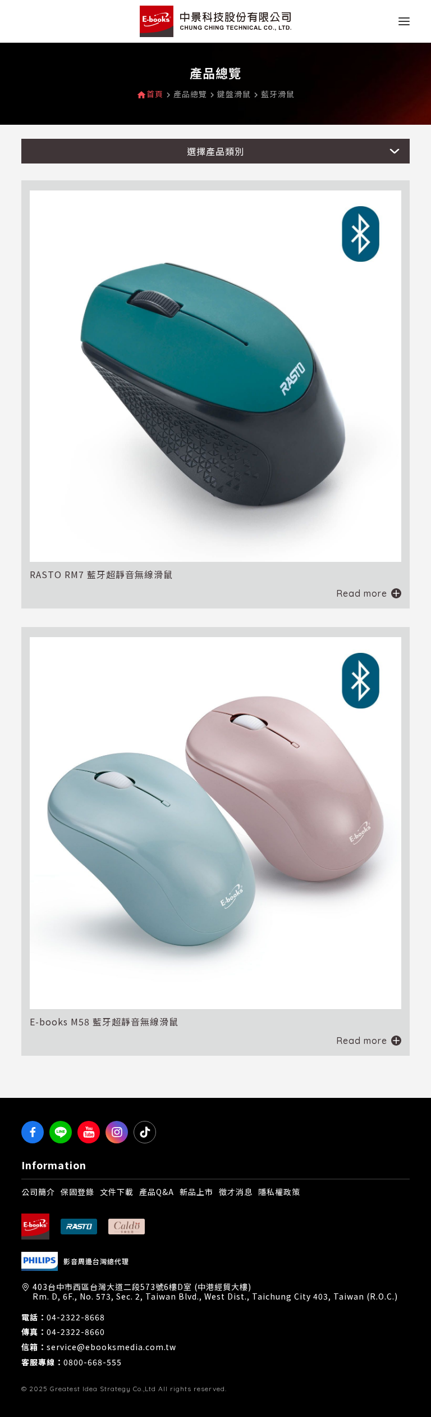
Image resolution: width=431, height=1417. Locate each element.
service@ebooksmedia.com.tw (111, 1347)
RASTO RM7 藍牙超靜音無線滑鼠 (101, 574)
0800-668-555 (92, 1362)
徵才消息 (236, 1192)
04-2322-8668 (76, 1317)
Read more (361, 593)
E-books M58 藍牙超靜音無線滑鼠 (104, 1021)
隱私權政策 (279, 1192)
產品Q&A (156, 1192)
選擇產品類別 (215, 151)
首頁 (154, 94)
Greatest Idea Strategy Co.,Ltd (103, 1388)
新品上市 (196, 1192)
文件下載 (117, 1192)
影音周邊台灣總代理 (96, 1261)
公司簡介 (38, 1192)
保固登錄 (77, 1192)
